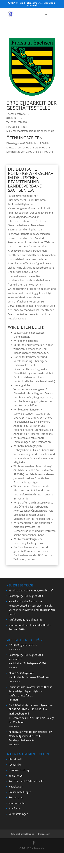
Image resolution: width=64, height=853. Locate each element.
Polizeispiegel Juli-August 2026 (26, 596)
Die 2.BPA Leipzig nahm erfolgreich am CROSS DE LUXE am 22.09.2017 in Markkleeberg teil (31, 709)
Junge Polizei (16, 775)
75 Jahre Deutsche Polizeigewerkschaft (31, 590)
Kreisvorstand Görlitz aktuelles (26, 781)
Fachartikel (15, 764)
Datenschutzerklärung (22, 833)
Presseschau (16, 797)
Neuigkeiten (16, 786)
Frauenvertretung (19, 770)
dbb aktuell (15, 759)
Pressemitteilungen (20, 792)
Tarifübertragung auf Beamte (25, 619)
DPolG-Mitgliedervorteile (23, 645)
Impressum (44, 833)
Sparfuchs (14, 808)
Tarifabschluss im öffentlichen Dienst (30, 687)
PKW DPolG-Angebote (21, 673)
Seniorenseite (17, 803)
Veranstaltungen (18, 814)
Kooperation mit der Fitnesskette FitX (30, 731)
